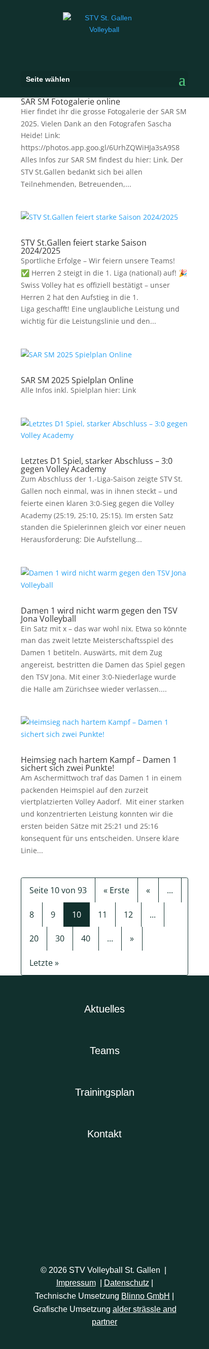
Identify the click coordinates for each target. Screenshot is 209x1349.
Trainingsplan (104, 1092)
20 (34, 938)
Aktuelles (104, 1009)
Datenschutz (126, 1282)
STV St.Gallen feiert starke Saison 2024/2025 (84, 246)
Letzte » (44, 962)
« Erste (116, 890)
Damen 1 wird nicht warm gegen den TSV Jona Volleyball (99, 614)
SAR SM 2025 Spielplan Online (77, 380)
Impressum (76, 1282)
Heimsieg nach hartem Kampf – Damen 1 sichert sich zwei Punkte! (99, 763)
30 (59, 938)
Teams (105, 1050)
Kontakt (104, 1133)
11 (102, 914)
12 (128, 914)
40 (85, 938)
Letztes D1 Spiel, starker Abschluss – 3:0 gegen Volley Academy (96, 465)
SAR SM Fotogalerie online (70, 101)
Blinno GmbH (145, 1296)
